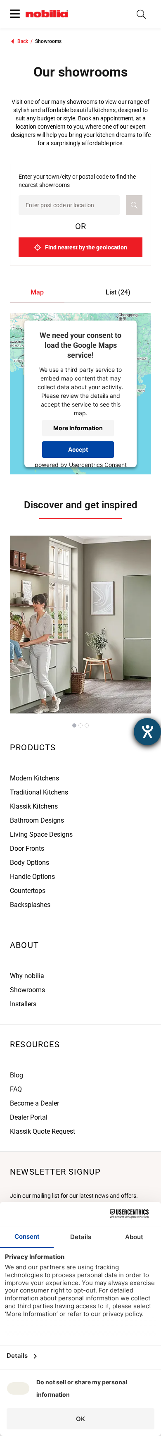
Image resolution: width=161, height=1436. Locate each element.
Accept (78, 449)
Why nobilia (27, 976)
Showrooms (27, 990)
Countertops (27, 891)
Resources (35, 1044)
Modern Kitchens (34, 778)
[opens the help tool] (147, 731)
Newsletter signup (55, 1172)
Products (33, 747)
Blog (16, 1075)
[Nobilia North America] (47, 14)
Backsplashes (30, 905)
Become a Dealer (34, 1103)
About (24, 945)
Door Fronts (27, 848)
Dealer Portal (28, 1117)
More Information (78, 427)
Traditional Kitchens (39, 792)
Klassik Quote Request (42, 1131)
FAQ (16, 1089)
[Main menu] (15, 14)
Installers (23, 1004)
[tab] (37, 292)
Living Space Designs (41, 834)
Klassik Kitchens (34, 806)
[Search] (141, 14)
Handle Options (32, 877)
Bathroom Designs (37, 820)
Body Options (29, 862)
